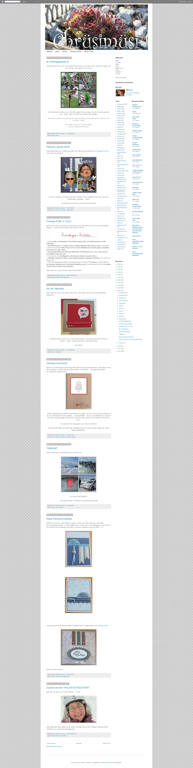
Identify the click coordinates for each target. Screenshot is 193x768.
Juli (120, 306)
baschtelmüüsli (137, 160)
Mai (120, 311)
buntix (134, 112)
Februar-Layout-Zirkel (58, 146)
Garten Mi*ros (136, 236)
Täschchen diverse (76, 51)
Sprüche (119, 194)
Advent (119, 198)
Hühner (119, 216)
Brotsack (119, 235)
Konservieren (121, 171)
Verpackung (120, 196)
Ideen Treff (135, 199)
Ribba (119, 223)
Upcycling (120, 247)
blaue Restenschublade (59, 518)
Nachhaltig (120, 242)
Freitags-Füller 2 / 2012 (58, 221)
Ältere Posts (106, 743)
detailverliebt (136, 150)
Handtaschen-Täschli (121, 190)
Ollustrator (105, 762)
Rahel (57, 210)
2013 (119, 288)
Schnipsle (62, 210)
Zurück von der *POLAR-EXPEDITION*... (68, 687)
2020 (119, 269)
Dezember (122, 293)
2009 (119, 351)
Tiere (118, 158)
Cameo (119, 125)
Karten (57, 51)
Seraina (119, 131)
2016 (119, 280)
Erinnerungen (121, 203)
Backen (119, 138)
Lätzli (118, 240)
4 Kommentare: (70, 350)
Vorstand (120, 229)
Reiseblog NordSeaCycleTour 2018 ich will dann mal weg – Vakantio (137, 229)
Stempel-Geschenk (56, 363)
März (120, 316)
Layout (53, 210)
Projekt (119, 141)
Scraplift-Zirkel (69, 210)
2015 (119, 282)
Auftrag (119, 148)
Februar (121, 319)
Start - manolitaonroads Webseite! (137, 241)
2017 (119, 277)
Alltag (52, 135)
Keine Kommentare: (71, 275)
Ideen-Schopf (136, 155)
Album (119, 173)
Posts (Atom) (58, 746)
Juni (120, 308)
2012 (119, 290)
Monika (130, 90)
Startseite (49, 51)
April (120, 314)
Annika (119, 129)
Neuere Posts (51, 743)
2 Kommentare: (70, 133)
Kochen (119, 136)
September (122, 300)
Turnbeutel (120, 244)
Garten (57, 135)
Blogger (119, 762)
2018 (119, 275)
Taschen (64, 51)
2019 (119, 272)
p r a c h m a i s (137, 165)
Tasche (119, 168)
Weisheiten (120, 205)
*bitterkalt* (52, 448)
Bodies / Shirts (89, 51)
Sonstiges (68, 437)
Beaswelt (135, 187)
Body (118, 201)
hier (49, 418)
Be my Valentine (55, 288)
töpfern (119, 249)
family (53, 507)
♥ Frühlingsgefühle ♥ (57, 61)
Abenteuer (120, 187)
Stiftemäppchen (122, 225)
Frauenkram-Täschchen (121, 178)
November (122, 295)
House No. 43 (136, 177)
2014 (119, 285)
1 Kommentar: (70, 208)
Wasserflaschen (122, 231)
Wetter (74, 437)
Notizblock (120, 218)
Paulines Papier (137, 131)
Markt (119, 127)
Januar (121, 343)
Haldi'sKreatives (137, 182)
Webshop (120, 220)
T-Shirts (119, 175)
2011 (119, 346)
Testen (119, 211)
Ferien (53, 437)
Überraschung (121, 161)
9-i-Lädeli (120, 214)
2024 (119, 264)
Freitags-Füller (59, 277)
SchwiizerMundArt (122, 164)
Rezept (119, 185)
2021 (119, 267)
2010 (119, 349)
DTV (118, 145)
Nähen (119, 122)
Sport (60, 735)
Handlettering (121, 237)
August (121, 303)
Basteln (119, 150)
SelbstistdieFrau (122, 207)
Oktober (121, 298)
